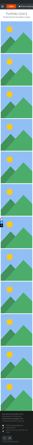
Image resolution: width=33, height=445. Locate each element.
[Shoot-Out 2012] (16, 167)
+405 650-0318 (10, 428)
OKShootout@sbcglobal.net (14, 425)
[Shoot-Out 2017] (16, 395)
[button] (2, 6)
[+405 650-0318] (4, 428)
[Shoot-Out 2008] (16, 37)
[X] (4, 438)
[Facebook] (9, 438)
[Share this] (1, 222)
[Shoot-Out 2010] (16, 102)
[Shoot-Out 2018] (16, 200)
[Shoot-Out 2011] (16, 135)
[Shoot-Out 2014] (16, 297)
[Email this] (1, 219)
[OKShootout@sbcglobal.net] (4, 425)
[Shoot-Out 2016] (16, 362)
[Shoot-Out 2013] (16, 265)
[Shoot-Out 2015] (16, 330)
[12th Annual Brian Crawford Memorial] (16, 232)
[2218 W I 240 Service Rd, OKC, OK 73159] (4, 431)
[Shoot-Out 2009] (16, 70)
